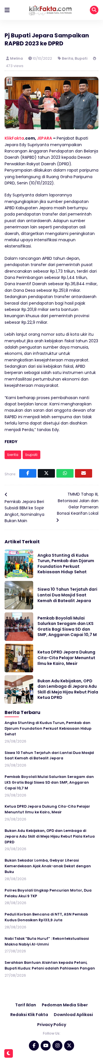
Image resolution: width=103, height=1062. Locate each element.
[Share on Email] (83, 473)
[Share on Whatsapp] (65, 473)
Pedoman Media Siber (65, 1005)
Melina (17, 58)
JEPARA (44, 138)
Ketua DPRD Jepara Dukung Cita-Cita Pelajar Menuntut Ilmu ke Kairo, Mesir (66, 657)
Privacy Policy (51, 1024)
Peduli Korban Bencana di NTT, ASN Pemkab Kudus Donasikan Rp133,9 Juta (46, 917)
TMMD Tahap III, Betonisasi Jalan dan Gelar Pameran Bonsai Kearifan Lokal (77, 503)
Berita (67, 58)
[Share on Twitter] (46, 473)
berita (12, 454)
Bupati (81, 58)
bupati (31, 454)
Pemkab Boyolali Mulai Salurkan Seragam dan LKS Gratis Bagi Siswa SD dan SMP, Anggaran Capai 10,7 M (67, 626)
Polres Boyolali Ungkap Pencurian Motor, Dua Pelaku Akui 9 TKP (48, 893)
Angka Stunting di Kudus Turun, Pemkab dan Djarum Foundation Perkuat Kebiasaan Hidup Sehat (65, 563)
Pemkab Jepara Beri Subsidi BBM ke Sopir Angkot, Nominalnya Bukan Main (24, 511)
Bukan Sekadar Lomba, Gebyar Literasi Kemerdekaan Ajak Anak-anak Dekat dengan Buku (48, 866)
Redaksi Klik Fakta (29, 1014)
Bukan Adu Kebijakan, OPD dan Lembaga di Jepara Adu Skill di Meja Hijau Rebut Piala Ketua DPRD (67, 689)
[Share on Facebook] (27, 473)
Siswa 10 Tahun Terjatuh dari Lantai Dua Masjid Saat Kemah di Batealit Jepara (67, 594)
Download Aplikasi (73, 1014)
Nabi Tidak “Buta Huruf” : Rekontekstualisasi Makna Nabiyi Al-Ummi (47, 941)
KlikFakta (14, 138)
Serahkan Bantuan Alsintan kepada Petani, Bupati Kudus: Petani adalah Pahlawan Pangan (50, 965)
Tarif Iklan (25, 1005)
